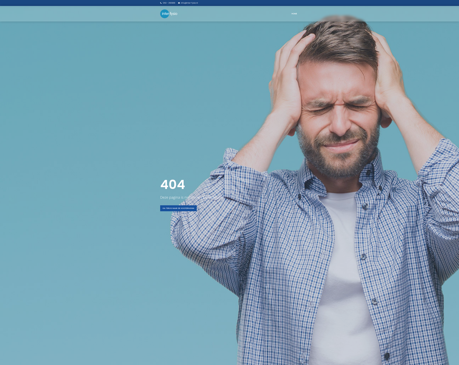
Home (294, 13)
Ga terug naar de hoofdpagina (178, 208)
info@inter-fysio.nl (189, 3)
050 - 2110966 (169, 3)
